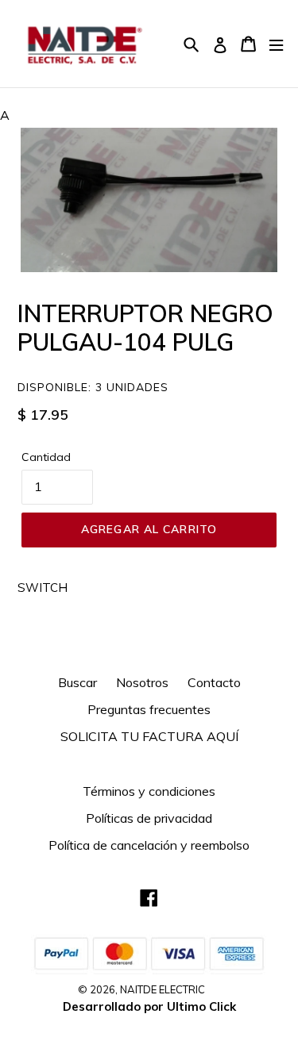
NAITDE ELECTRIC (162, 989)
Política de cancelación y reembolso (149, 845)
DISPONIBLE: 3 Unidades (92, 387)
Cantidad (46, 457)
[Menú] (276, 44)
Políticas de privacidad (149, 818)
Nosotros (142, 682)
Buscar (77, 682)
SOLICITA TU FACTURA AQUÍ (149, 736)
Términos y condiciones (149, 791)
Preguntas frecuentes (149, 709)
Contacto (214, 682)
